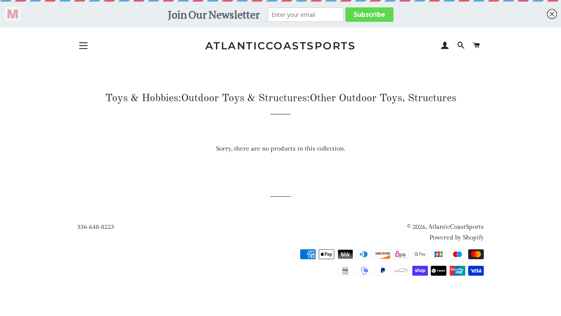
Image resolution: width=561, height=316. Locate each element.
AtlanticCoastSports (280, 46)
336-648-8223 (95, 226)
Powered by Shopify (457, 237)
